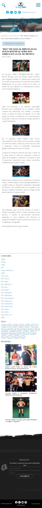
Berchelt (4, 333)
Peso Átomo (5, 279)
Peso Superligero (6, 295)
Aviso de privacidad (36, 503)
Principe (25, 333)
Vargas (21, 325)
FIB (2, 267)
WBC (3, 317)
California (5, 329)
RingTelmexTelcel (15, 333)
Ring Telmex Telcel (6, 36)
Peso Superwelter (7, 306)
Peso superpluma (6, 303)
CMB (3, 265)
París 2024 (4, 276)
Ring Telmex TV (6, 315)
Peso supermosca (7, 301)
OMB (3, 273)
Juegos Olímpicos (7, 270)
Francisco (34, 325)
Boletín (3, 262)
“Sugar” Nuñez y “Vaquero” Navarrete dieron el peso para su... (21, 394)
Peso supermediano (7, 298)
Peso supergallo (6, 292)
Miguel (16, 337)
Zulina (10, 337)
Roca (37, 329)
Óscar (3, 337)
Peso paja (4, 287)
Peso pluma (5, 290)
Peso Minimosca (6, 284)
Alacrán (13, 329)
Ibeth (22, 337)
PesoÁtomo (5, 312)
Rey (32, 329)
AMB (3, 259)
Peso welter (5, 309)
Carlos (20, 329)
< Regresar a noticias (13, 43)
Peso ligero (5, 281)
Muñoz (26, 329)
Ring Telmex (20, 5)
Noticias (16, 36)
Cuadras (32, 333)
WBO (27, 325)
